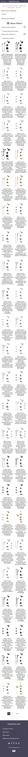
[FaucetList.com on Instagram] (16, 743)
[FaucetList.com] (14, 1)
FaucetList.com (15, 747)
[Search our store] (26, 1)
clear (25, 26)
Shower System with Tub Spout (10, 31)
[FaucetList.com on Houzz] (19, 743)
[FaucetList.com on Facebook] (11, 743)
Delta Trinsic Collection (8, 38)
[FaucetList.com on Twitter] (9, 743)
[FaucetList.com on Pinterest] (14, 743)
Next (17, 713)
